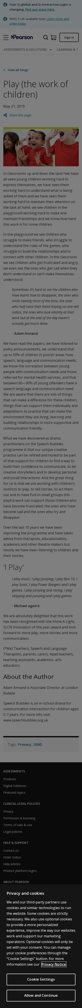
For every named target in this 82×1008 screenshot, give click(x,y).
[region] (41, 946)
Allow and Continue (41, 995)
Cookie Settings (41, 979)
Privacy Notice (54, 964)
